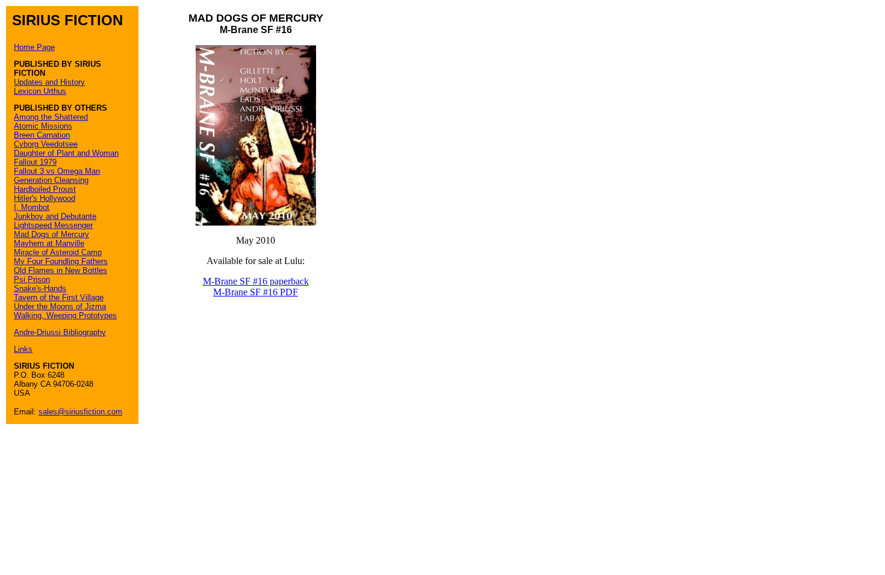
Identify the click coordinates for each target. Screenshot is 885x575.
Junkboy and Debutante (55, 216)
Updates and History (49, 82)
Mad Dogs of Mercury (51, 234)
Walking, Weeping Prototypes (65, 315)
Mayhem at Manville (49, 243)
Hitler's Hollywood (44, 198)
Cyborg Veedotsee (46, 144)
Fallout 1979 (35, 162)
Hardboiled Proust (45, 189)
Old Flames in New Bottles (60, 270)
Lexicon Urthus (40, 91)
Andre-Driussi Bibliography (60, 332)
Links (23, 349)
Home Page (34, 47)
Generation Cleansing (51, 180)
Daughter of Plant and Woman (66, 153)
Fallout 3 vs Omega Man (57, 171)
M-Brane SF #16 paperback (256, 281)
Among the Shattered (51, 116)
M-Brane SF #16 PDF (255, 292)
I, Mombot (31, 207)
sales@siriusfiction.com (80, 411)
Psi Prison (32, 279)
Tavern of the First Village (59, 297)
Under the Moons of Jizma (60, 306)
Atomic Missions (43, 126)
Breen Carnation (42, 135)
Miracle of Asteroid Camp (58, 252)
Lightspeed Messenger (53, 225)
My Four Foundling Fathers (61, 261)
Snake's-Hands (40, 288)
